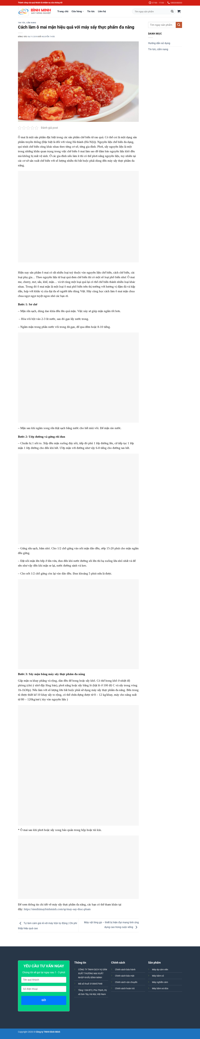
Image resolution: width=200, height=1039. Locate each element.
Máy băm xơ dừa (160, 988)
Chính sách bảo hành (125, 969)
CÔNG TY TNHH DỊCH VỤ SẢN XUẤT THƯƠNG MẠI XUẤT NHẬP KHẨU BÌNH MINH (92, 973)
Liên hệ (102, 11)
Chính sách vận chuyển (126, 982)
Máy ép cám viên (160, 969)
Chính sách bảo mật (124, 975)
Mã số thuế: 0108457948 (90, 983)
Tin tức (91, 11)
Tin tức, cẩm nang (27, 23)
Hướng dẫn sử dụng (159, 43)
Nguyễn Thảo (48, 37)
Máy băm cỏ (158, 975)
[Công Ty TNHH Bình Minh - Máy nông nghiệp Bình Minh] (34, 11)
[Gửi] (172, 11)
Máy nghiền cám (160, 982)
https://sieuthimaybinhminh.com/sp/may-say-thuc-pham (57, 909)
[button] (179, 11)
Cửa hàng (77, 11)
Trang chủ (62, 11)
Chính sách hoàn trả (125, 988)
